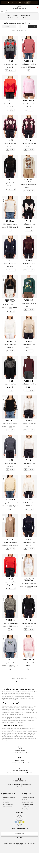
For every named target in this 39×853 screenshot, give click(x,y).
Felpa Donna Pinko (10, 663)
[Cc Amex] (18, 849)
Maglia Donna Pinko (10, 104)
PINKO (10, 61)
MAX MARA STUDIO (29, 180)
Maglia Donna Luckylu (10, 224)
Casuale (11, 27)
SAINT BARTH (29, 101)
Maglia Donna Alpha (10, 542)
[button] (36, 7)
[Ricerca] (36, 11)
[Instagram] (21, 790)
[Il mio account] (34, 7)
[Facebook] (15, 790)
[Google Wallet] (28, 849)
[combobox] (19, 11)
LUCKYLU (10, 221)
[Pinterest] (24, 790)
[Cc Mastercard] (14, 849)
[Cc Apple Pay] (25, 849)
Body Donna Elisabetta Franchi (10, 305)
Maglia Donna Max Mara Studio (28, 184)
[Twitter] (18, 790)
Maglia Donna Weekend (29, 64)
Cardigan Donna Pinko (10, 64)
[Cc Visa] (11, 849)
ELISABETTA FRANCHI (10, 301)
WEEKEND (28, 61)
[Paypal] (21, 849)
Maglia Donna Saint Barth (29, 104)
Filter (33, 26)
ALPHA (10, 539)
